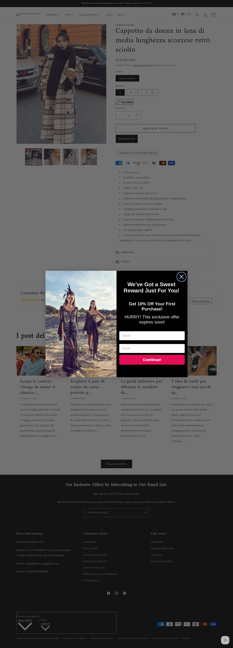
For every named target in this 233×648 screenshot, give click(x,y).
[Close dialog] (181, 276)
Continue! (152, 359)
